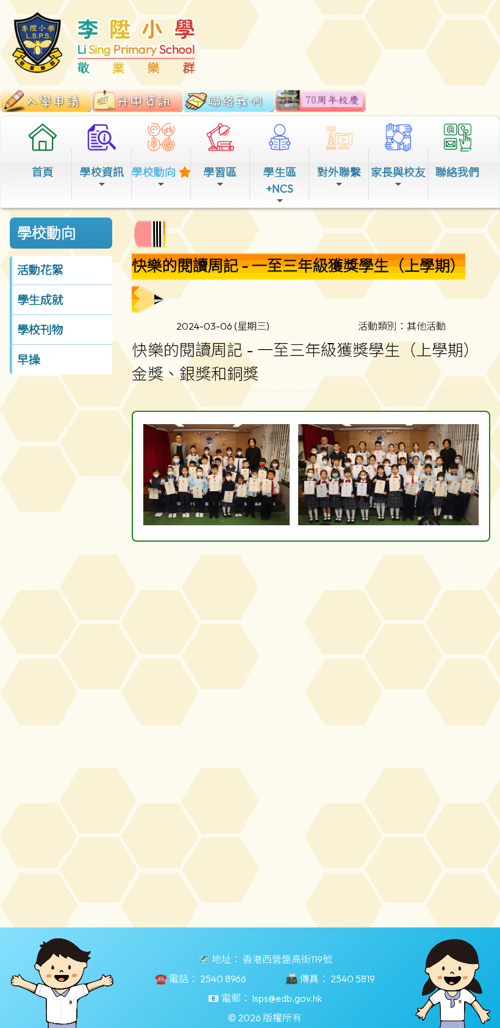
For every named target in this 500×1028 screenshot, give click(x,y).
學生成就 (40, 299)
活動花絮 (40, 270)
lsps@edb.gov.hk (287, 998)
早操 (28, 359)
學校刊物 (40, 329)
